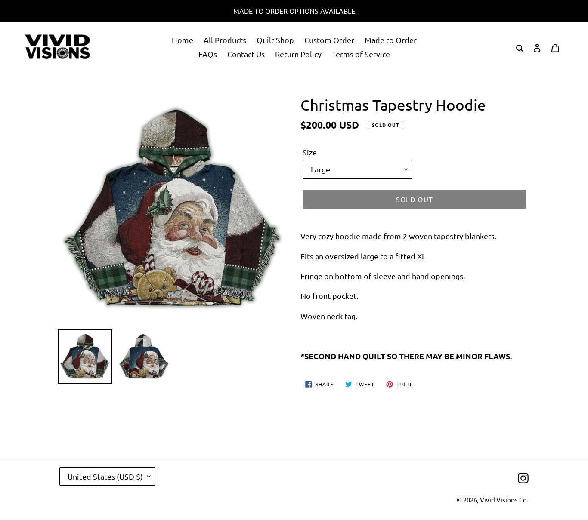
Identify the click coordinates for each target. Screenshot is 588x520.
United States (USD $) (105, 476)
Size (310, 152)
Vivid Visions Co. (504, 499)
